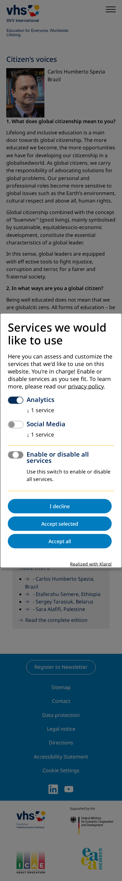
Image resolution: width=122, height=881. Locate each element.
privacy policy (86, 387)
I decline (60, 506)
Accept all (59, 541)
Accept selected (59, 523)
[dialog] (61, 440)
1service (40, 410)
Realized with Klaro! (91, 564)
